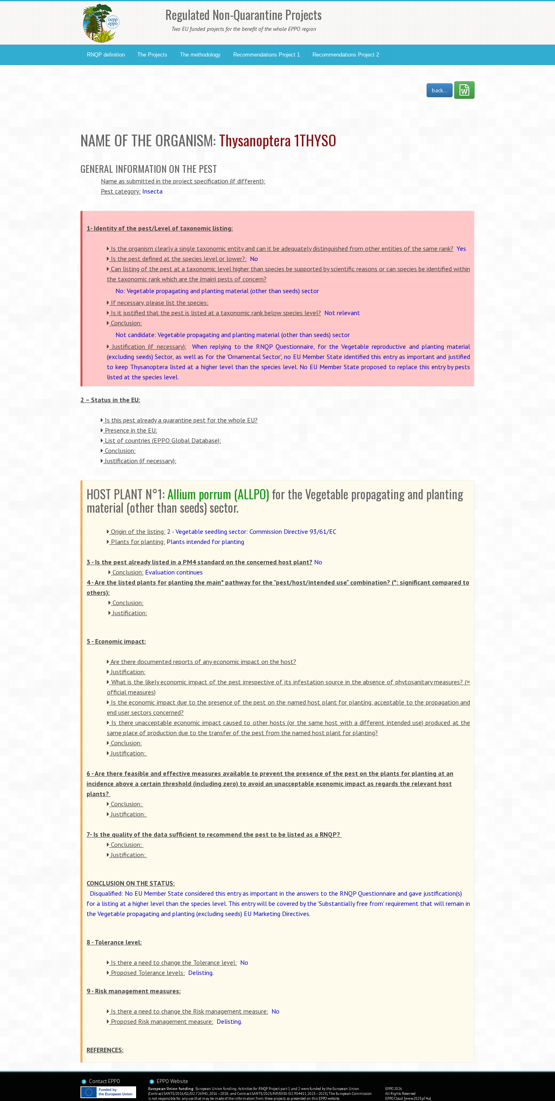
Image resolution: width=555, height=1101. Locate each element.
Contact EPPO (104, 1081)
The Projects (152, 55)
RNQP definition (106, 55)
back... (439, 90)
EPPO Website (172, 1081)
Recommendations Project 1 (266, 55)
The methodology (200, 55)
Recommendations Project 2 (345, 55)
